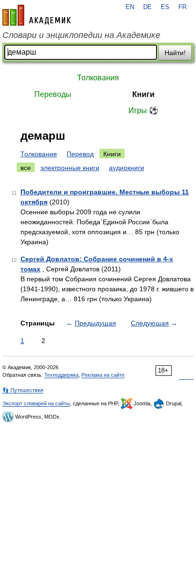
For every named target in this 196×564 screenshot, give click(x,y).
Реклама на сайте (103, 375)
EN (130, 7)
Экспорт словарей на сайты (36, 403)
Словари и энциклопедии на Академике (81, 35)
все (25, 168)
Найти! (175, 53)
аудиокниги (126, 168)
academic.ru (36, 15)
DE (147, 7)
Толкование (38, 154)
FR (182, 7)
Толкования (98, 78)
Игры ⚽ (143, 110)
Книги (143, 94)
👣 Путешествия (22, 390)
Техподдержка (61, 375)
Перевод (80, 154)
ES (165, 7)
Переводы (52, 94)
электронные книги (69, 168)
